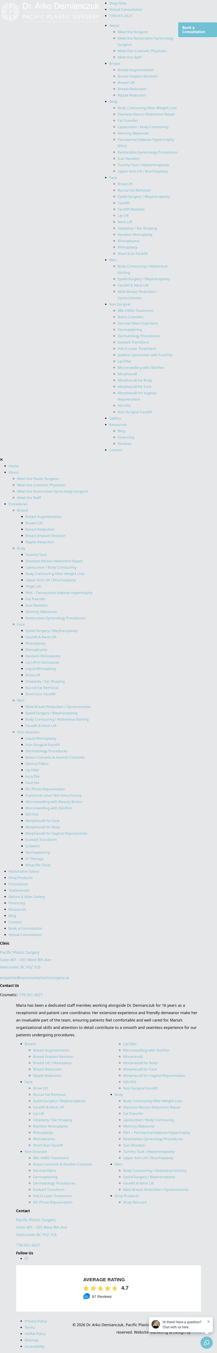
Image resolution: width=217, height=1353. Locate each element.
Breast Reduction (132, 88)
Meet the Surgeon (133, 31)
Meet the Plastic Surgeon (38, 478)
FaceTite (32, 782)
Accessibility (35, 1346)
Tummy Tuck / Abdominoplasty (143, 164)
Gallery (115, 418)
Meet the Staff (130, 57)
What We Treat (37, 865)
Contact (115, 449)
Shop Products (20, 877)
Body (113, 101)
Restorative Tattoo (23, 871)
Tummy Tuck (36, 554)
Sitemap (31, 1340)
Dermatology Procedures (139, 335)
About (114, 25)
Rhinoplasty (128, 247)
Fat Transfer (128, 120)
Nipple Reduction (132, 95)
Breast (114, 63)
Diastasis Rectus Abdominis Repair (146, 114)
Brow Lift (125, 183)
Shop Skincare (135, 1202)
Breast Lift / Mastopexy (52, 1062)
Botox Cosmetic (131, 316)
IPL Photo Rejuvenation (45, 789)
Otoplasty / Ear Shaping (137, 228)
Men (113, 259)
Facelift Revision (131, 209)
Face (113, 177)
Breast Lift (126, 82)
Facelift (124, 202)
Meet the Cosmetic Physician (41, 484)
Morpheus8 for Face (135, 386)
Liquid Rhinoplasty (40, 668)
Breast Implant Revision (138, 76)
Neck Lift (125, 221)
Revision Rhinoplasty (135, 234)
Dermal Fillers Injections (138, 323)
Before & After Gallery (26, 896)
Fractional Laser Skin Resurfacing (53, 795)
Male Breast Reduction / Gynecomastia (58, 706)
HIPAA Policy (35, 1333)
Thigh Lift (33, 586)
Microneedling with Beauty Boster (53, 801)
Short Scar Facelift (133, 253)
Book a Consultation (193, 29)
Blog (121, 430)
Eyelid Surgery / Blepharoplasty (144, 196)
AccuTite (32, 776)
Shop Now (117, 3)
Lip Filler (124, 361)
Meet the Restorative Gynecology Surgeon (52, 491)
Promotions (18, 884)
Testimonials (18, 890)
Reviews (124, 443)
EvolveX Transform (133, 342)
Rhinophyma (128, 240)
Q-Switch (32, 846)
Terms (30, 1327)
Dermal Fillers (37, 763)
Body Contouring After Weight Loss (147, 107)
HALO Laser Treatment (137, 348)
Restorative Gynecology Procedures (148, 152)
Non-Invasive (28, 731)
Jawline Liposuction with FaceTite (145, 354)
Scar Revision (129, 158)
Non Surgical (120, 304)
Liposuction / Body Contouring (143, 126)
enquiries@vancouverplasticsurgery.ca (34, 977)
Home (13, 465)
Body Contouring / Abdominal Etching (57, 719)
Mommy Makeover (133, 133)
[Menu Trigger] (18, 10)
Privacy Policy (36, 1321)
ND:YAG (124, 405)
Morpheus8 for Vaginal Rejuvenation (56, 833)
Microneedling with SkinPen (141, 367)
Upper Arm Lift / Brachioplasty (143, 171)
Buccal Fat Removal (134, 190)
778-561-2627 (120, 15)
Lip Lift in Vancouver (42, 662)
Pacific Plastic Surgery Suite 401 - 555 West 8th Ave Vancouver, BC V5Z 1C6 (25, 960)
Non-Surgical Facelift (135, 411)
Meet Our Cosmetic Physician (142, 50)
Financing (126, 437)
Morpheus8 (127, 373)
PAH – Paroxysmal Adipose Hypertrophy (58, 592)
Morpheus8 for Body (135, 380)
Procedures (18, 503)
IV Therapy (34, 858)
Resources (118, 424)
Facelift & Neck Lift (133, 285)
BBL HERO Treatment (135, 310)
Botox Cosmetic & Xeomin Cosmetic (55, 757)
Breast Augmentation (136, 69)
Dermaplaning (130, 329)
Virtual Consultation (126, 9)
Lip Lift (123, 215)
